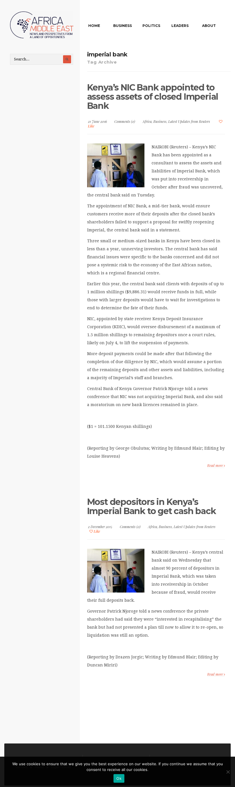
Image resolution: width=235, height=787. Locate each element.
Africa (147, 121)
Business (122, 25)
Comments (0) (124, 121)
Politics (151, 25)
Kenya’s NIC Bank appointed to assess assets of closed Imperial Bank (152, 96)
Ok (119, 778)
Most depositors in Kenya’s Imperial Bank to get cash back (151, 506)
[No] (228, 772)
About (209, 25)
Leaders (180, 25)
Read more (215, 465)
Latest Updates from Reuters (189, 121)
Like (96, 531)
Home (94, 25)
